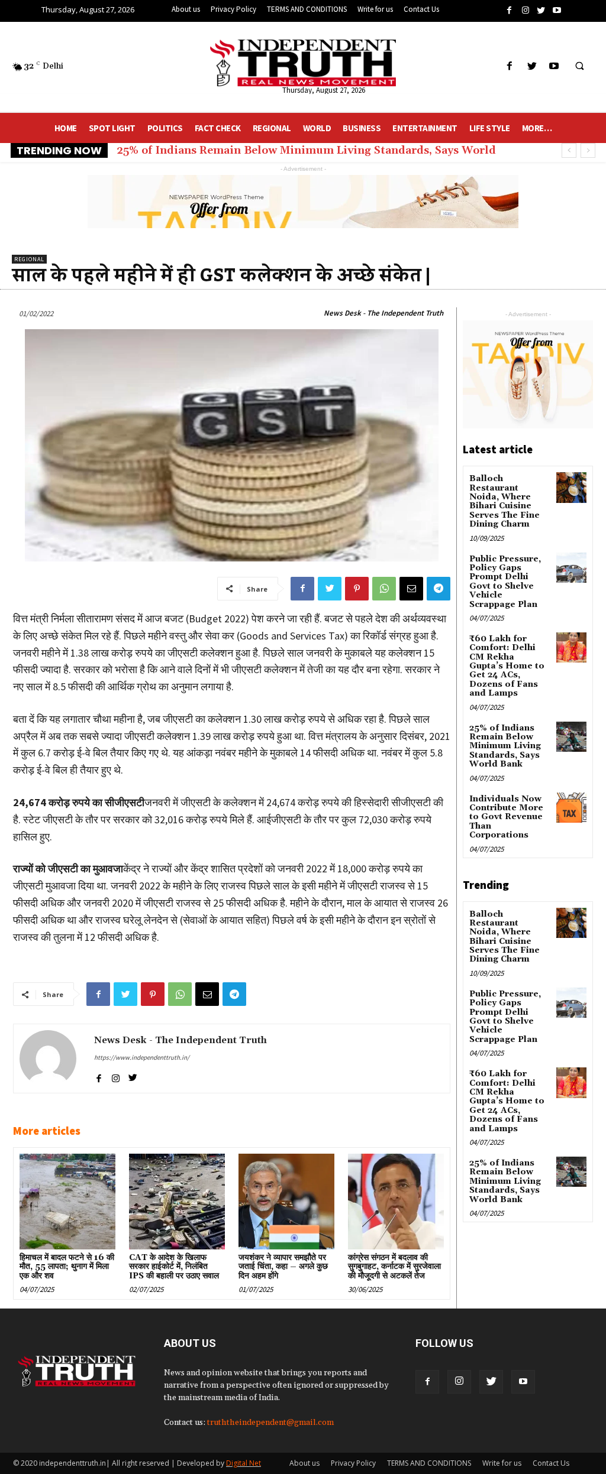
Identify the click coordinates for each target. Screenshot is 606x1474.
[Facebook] (427, 1382)
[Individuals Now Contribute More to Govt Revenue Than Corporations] (571, 808)
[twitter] (132, 1076)
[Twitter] (491, 1382)
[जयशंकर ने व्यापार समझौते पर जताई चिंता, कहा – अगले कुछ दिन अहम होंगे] (286, 1201)
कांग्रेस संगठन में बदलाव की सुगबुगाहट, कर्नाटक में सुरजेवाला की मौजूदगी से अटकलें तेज (394, 1266)
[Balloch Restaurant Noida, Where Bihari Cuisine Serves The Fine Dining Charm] (571, 487)
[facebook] (98, 1076)
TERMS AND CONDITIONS (429, 1463)
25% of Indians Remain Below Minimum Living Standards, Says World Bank (505, 746)
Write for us (501, 1463)
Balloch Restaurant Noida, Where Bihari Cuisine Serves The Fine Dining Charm (504, 501)
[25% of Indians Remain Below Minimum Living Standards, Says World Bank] (571, 737)
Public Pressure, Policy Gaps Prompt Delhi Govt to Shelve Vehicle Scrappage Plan (505, 582)
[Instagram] (459, 1382)
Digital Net (243, 1463)
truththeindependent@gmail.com (270, 1422)
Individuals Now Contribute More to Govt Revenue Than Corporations (506, 817)
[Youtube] (523, 1382)
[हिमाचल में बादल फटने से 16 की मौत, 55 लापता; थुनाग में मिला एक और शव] (67, 1201)
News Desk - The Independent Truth (383, 313)
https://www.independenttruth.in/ (141, 1057)
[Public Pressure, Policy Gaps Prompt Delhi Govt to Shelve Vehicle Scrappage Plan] (571, 568)
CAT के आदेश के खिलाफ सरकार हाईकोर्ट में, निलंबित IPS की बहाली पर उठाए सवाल (174, 1266)
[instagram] (115, 1076)
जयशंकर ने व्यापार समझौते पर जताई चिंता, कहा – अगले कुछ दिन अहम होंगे (283, 1266)
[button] (579, 67)
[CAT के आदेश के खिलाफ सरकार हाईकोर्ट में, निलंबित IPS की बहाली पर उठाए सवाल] (176, 1201)
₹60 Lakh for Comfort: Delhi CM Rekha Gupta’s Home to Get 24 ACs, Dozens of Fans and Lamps (506, 666)
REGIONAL (29, 259)
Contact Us (551, 1463)
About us (304, 1463)
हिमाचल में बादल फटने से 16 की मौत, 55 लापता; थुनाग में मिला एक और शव (67, 1266)
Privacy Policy (353, 1463)
